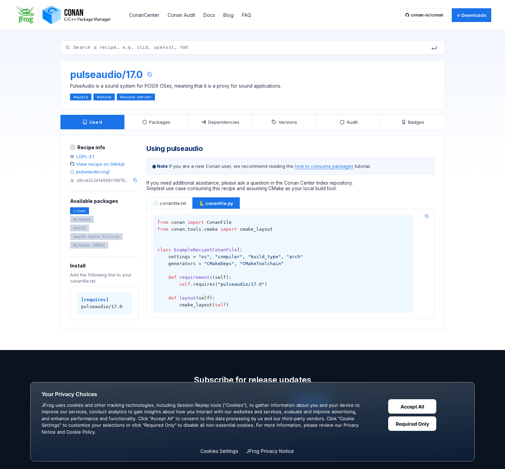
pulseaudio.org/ (93, 171)
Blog (228, 15)
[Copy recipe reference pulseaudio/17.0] (149, 74)
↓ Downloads (471, 15)
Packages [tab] (159, 122)
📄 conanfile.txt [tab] (169, 203)
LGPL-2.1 (85, 156)
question (259, 183)
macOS (80, 228)
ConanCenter (144, 15)
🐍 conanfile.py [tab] (216, 203)
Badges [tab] (416, 122)
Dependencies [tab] (223, 122)
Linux (80, 210)
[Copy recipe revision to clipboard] (135, 180)
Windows (82, 219)
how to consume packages (324, 166)
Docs (209, 15)
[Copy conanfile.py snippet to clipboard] (426, 216)
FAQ (246, 15)
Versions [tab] (288, 122)
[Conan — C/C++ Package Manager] (66, 15)
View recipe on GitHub (100, 164)
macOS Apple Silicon (96, 236)
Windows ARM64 (89, 245)
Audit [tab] (352, 122)
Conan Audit (181, 15)
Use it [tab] (95, 122)
